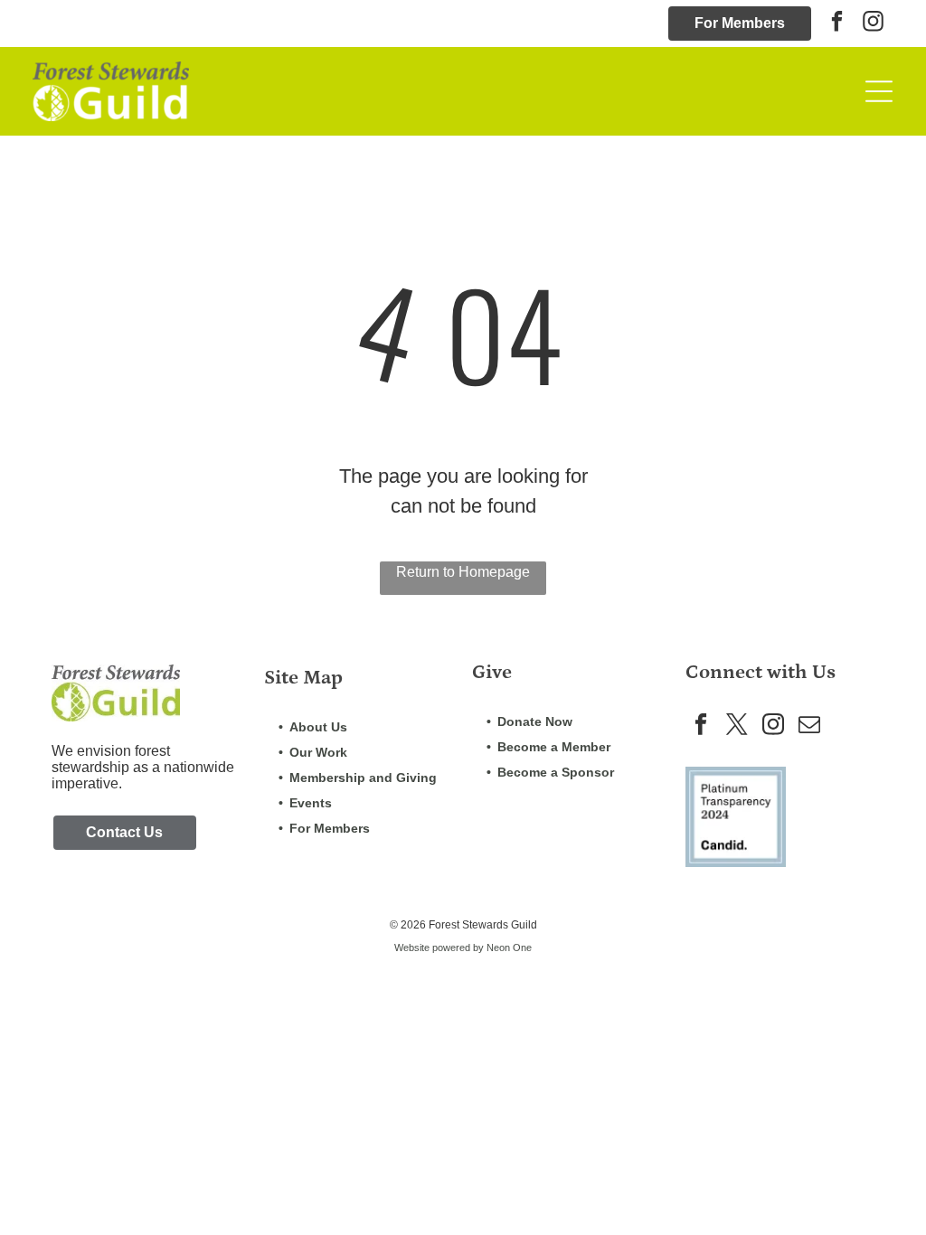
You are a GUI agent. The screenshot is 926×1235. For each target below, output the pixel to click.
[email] (810, 727)
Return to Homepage (463, 572)
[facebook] (837, 23)
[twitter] (737, 727)
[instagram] (873, 23)
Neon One (509, 947)
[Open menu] (879, 91)
